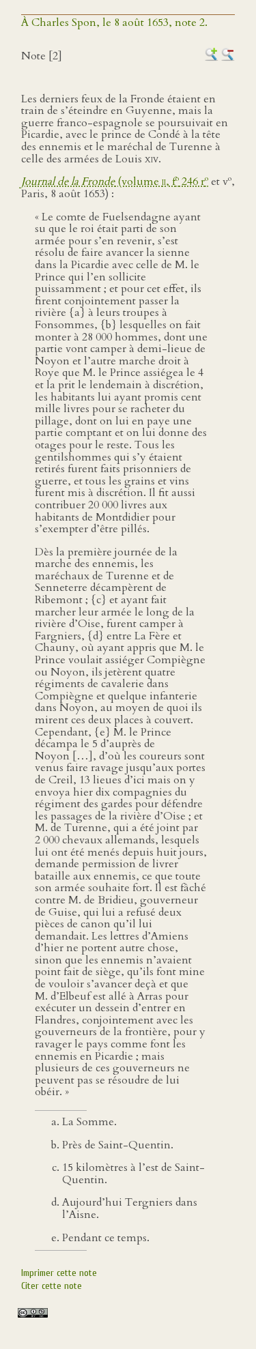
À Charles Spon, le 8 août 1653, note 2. (114, 22)
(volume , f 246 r (114, 181)
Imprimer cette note (59, 1273)
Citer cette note (51, 1286)
